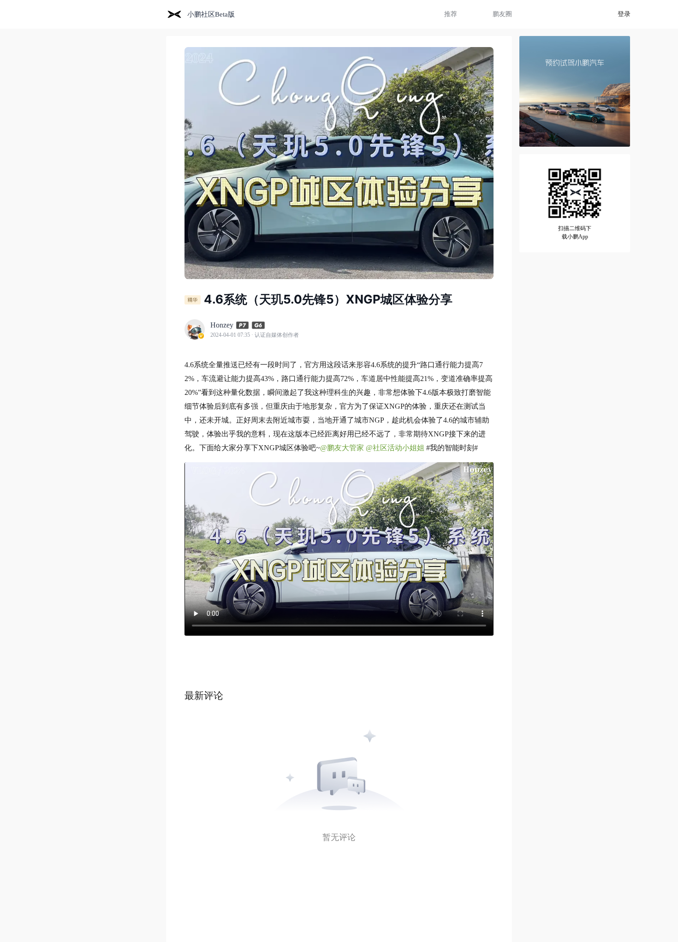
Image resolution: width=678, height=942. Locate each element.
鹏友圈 (502, 14)
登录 (624, 14)
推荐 (450, 14)
